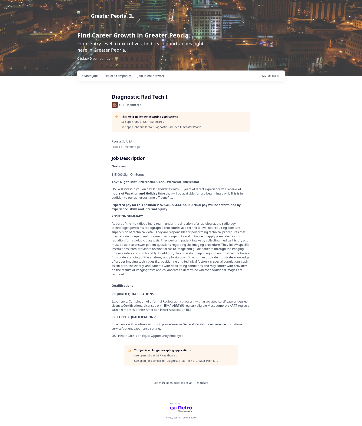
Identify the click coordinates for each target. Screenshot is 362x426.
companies (118, 76)
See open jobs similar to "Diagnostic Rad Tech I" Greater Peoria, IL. (163, 127)
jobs (90, 76)
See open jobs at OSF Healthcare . (142, 121)
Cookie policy (189, 417)
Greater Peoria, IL (112, 15)
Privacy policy (173, 417)
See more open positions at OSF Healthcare (181, 383)
